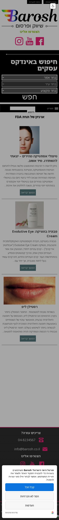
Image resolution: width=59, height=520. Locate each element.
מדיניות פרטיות (11, 512)
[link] (52, 513)
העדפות (29, 505)
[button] (53, 6)
